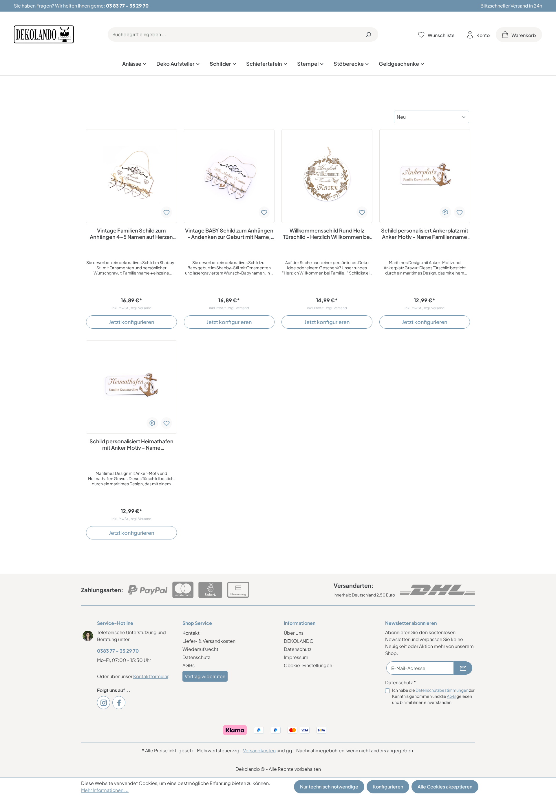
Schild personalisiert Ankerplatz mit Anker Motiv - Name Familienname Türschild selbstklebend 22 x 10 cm (424, 233)
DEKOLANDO (299, 641)
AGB (451, 696)
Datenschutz (196, 657)
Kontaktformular (150, 676)
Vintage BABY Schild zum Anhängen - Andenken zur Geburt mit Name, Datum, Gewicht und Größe (229, 233)
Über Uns (293, 633)
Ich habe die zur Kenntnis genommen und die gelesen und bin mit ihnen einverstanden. (433, 696)
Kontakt (191, 633)
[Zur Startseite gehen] (44, 34)
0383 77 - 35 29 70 (118, 651)
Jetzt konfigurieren (131, 322)
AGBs (188, 665)
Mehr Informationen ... (105, 790)
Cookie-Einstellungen (308, 665)
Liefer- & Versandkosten (208, 641)
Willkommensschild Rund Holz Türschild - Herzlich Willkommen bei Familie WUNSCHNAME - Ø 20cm (327, 233)
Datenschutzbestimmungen (442, 690)
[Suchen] (368, 34)
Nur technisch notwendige (329, 787)
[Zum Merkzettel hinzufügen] (166, 212)
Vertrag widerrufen (205, 676)
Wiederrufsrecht (200, 649)
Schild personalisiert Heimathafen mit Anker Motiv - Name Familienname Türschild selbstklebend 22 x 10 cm (131, 444)
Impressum (296, 657)
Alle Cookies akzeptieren (445, 787)
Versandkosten (259, 750)
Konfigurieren (388, 787)
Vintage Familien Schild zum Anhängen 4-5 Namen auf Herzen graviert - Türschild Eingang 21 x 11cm (131, 233)
